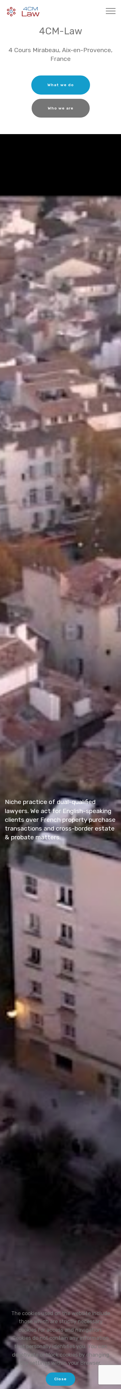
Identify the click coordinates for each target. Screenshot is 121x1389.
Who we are (61, 108)
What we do (60, 85)
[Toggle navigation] (111, 11)
